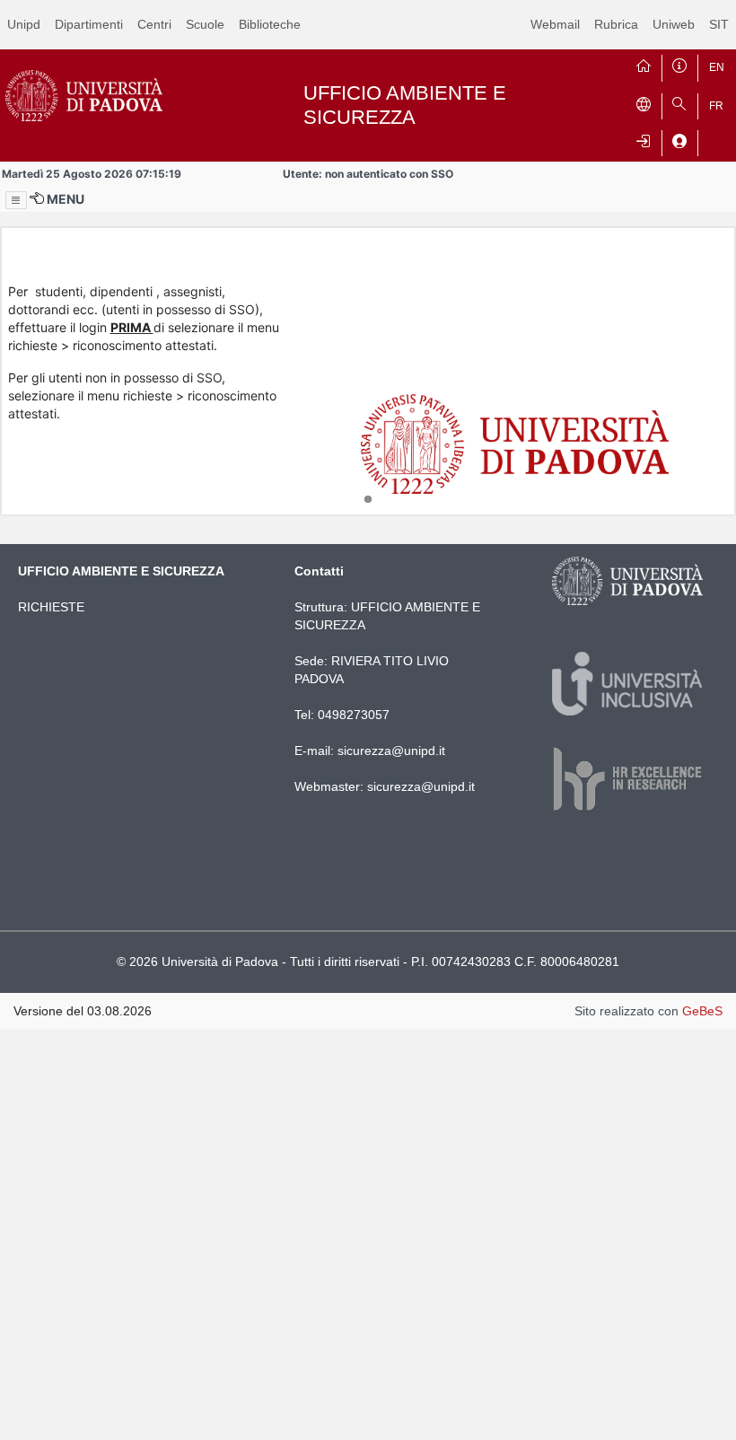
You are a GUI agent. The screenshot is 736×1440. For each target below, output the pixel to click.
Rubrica (616, 24)
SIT (719, 24)
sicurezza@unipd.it (391, 750)
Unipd (23, 24)
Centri (154, 24)
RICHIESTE (51, 607)
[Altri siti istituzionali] (643, 102)
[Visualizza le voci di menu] (16, 200)
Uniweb (674, 24)
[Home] (643, 64)
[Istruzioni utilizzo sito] (679, 64)
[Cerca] (679, 102)
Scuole (205, 24)
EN (716, 67)
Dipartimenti (89, 24)
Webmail (555, 24)
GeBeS (702, 1011)
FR (716, 106)
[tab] (368, 499)
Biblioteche (270, 24)
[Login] (643, 139)
